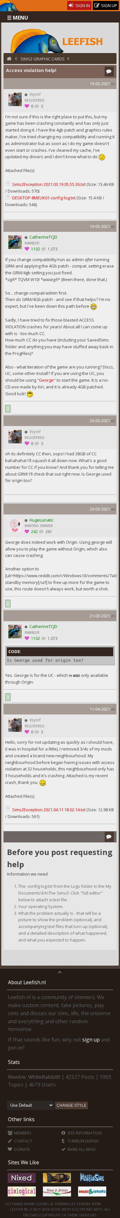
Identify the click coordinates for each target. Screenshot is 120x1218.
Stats (14, 1062)
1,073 (52, 249)
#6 (113, 709)
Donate (21, 1149)
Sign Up (108, 5)
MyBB (29, 1203)
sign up (91, 1039)
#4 (113, 509)
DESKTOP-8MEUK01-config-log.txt (44, 198)
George (46, 380)
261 (48, 531)
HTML (96, 1203)
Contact (22, 1141)
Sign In (82, 5)
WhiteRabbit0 (44, 1076)
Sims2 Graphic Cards (42, 59)
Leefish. (84, 1203)
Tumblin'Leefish (83, 1141)
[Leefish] (60, 40)
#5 (113, 616)
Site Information (84, 1133)
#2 (113, 226)
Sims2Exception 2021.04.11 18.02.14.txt (48, 810)
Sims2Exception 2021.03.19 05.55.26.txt (48, 184)
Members (22, 1133)
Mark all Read (81, 1149)
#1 (113, 83)
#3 (113, 420)
